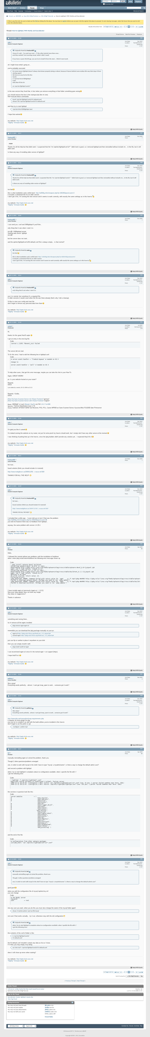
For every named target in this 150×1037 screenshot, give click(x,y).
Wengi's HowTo (30, 404)
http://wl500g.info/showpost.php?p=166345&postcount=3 (55, 193)
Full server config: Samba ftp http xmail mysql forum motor (26, 989)
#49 (141, 215)
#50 (141, 275)
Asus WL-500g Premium (31, 16)
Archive (136, 1026)
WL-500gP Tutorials (47, 16)
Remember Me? (109, 4)
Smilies (47, 1007)
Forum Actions (38, 11)
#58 (141, 695)
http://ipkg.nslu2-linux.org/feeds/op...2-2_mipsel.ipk (34, 633)
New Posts (10, 11)
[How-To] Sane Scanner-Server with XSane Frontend (25, 401)
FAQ (15, 11)
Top (142, 976)
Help (130, 1)
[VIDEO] (47, 1012)
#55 (141, 544)
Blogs (42, 8)
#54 (141, 486)
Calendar (20, 11)
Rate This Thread (130, 34)
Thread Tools (119, 34)
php (32, 997)
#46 (141, 38)
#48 (141, 162)
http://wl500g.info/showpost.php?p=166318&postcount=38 (27, 520)
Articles (22, 8)
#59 (141, 749)
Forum (32, 8)
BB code (47, 1005)
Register (138, 1)
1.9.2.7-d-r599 (45, 404)
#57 (141, 674)
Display (139, 34)
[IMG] (46, 1009)
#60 (141, 859)
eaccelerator (11, 997)
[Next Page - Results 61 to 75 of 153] (136, 27)
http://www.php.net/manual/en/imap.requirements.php (26, 718)
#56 (141, 608)
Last (140, 27)
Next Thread (80, 981)
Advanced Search (138, 11)
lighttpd (23, 997)
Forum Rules (49, 1017)
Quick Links (47, 11)
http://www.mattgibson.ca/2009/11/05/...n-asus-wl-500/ (26, 472)
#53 (141, 455)
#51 (141, 322)
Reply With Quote (137, 129)
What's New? (12, 8)
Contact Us (125, 1026)
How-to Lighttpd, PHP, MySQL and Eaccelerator (28, 31)
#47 (141, 133)
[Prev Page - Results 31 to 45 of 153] (121, 27)
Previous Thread (71, 981)
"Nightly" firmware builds (16, 122)
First (117, 27)
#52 (141, 418)
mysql (28, 997)
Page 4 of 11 (109, 26)
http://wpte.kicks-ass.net (24, 121)
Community (28, 11)
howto (18, 997)
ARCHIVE (18, 16)
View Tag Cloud (12, 999)
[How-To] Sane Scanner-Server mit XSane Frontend (25, 399)
